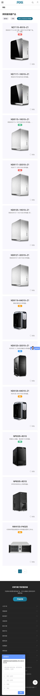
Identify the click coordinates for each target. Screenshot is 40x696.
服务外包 (4, 631)
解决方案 (4, 626)
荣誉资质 (4, 611)
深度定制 (4, 621)
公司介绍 (4, 606)
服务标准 (4, 641)
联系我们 (4, 616)
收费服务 (4, 646)
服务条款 (4, 636)
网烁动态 (4, 651)
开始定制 (20, 599)
